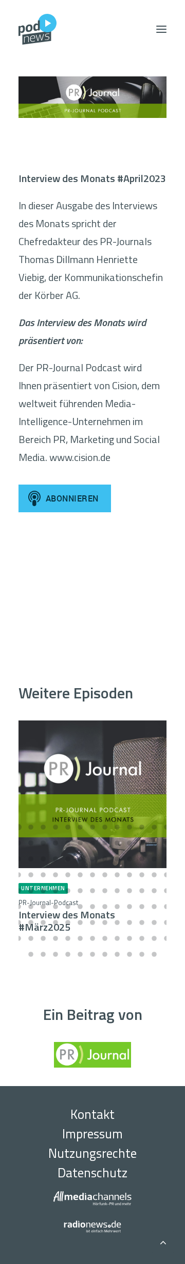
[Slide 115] (154, 954)
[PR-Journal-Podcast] (92, 97)
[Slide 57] (68, 891)
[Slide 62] (129, 891)
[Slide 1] (18, 827)
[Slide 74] (117, 907)
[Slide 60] (105, 891)
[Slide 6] (80, 827)
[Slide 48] (117, 875)
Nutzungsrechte (92, 1153)
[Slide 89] (142, 922)
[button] (161, 29)
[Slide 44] (68, 875)
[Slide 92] (18, 938)
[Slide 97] (80, 938)
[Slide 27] (18, 859)
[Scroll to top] (163, 1241)
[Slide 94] (43, 938)
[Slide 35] (117, 859)
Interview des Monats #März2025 (66, 916)
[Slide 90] (154, 922)
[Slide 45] (80, 875)
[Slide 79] (18, 922)
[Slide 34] (105, 859)
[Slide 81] (43, 922)
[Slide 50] (142, 875)
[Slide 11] (142, 827)
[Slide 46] (92, 875)
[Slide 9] (117, 827)
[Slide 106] (43, 954)
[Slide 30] (55, 859)
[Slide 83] (68, 922)
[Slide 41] (31, 875)
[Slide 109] (80, 954)
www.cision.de (79, 457)
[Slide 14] (18, 843)
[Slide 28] (31, 859)
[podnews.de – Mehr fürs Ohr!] (37, 29)
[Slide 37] (142, 859)
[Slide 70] (68, 907)
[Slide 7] (92, 827)
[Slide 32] (80, 859)
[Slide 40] (18, 875)
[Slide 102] (142, 938)
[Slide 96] (68, 938)
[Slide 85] (92, 922)
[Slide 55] (43, 891)
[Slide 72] (92, 907)
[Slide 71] (80, 907)
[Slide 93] (31, 938)
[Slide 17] (55, 843)
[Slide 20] (92, 843)
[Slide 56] (55, 891)
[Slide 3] (43, 827)
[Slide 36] (129, 859)
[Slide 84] (80, 922)
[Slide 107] (55, 954)
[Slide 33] (92, 859)
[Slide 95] (55, 938)
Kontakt (92, 1114)
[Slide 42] (43, 875)
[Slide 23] (129, 843)
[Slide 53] (18, 891)
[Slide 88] (129, 922)
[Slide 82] (55, 922)
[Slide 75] (129, 907)
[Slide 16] (43, 843)
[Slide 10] (129, 827)
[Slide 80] (31, 922)
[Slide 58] (80, 891)
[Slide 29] (43, 859)
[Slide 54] (31, 891)
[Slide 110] (92, 954)
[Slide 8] (105, 827)
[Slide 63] (142, 891)
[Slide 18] (68, 843)
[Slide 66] (18, 907)
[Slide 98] (92, 938)
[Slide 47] (105, 875)
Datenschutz (92, 1172)
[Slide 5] (68, 827)
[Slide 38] (154, 859)
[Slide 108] (68, 954)
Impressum (92, 1133)
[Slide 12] (154, 827)
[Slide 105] (31, 954)
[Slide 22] (117, 843)
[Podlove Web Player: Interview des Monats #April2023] (92, 585)
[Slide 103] (154, 938)
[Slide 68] (43, 907)
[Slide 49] (129, 875)
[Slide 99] (105, 938)
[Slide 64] (154, 891)
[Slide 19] (80, 843)
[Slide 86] (105, 922)
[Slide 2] (31, 827)
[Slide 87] (117, 922)
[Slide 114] (142, 954)
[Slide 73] (105, 907)
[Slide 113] (129, 954)
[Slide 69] (55, 907)
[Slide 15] (31, 843)
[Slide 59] (92, 891)
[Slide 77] (154, 907)
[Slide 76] (142, 907)
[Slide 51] (154, 875)
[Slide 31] (68, 859)
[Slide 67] (31, 907)
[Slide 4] (55, 827)
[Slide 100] (117, 938)
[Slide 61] (117, 891)
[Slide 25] (154, 843)
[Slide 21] (105, 843)
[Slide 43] (55, 875)
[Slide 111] (105, 954)
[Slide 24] (142, 843)
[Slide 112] (117, 954)
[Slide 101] (129, 938)
